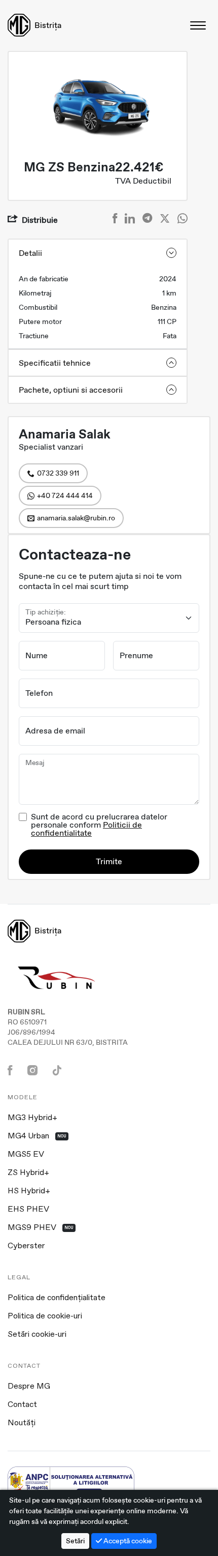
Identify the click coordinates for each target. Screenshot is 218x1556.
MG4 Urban (37, 1136)
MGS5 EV (26, 1155)
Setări (75, 1540)
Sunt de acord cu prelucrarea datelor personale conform (99, 825)
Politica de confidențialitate (56, 1298)
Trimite (109, 861)
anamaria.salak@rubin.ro (76, 517)
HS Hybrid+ (29, 1191)
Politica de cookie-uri (45, 1316)
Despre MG (29, 1387)
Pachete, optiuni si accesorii (71, 390)
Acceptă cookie (127, 1540)
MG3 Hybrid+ (32, 1118)
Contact (22, 1405)
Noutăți (21, 1423)
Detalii (30, 253)
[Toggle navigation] (198, 25)
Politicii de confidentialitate (86, 828)
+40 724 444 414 (65, 495)
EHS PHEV (28, 1210)
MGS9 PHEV (41, 1228)
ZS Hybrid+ (28, 1173)
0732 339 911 (58, 473)
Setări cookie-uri (37, 1335)
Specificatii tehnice (55, 363)
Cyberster (26, 1246)
